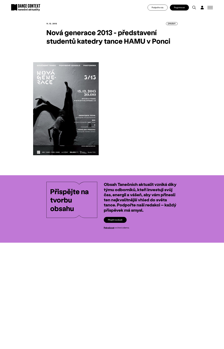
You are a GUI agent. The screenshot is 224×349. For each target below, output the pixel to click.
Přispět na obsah (115, 220)
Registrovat (179, 7)
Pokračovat (109, 227)
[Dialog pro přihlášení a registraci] (202, 8)
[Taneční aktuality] (25, 7)
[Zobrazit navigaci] (210, 8)
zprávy (172, 23)
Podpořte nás (157, 7)
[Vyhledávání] (194, 8)
